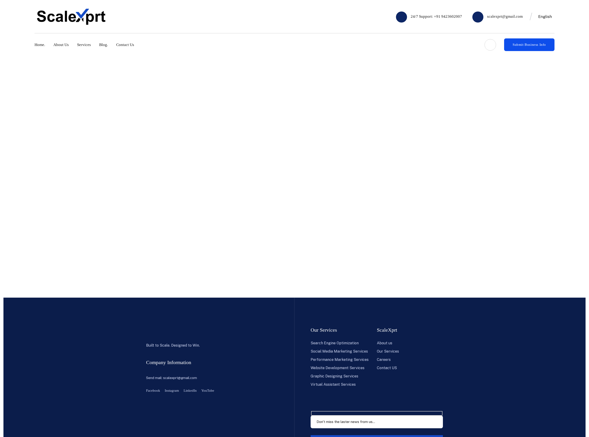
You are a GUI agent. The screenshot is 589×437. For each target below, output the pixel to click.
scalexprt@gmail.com (180, 378)
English (545, 16)
